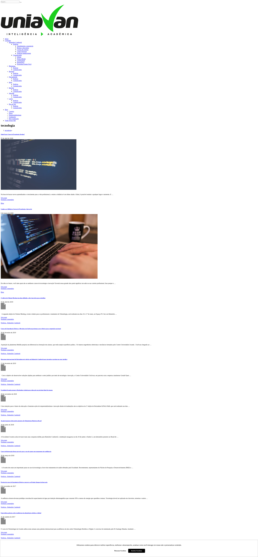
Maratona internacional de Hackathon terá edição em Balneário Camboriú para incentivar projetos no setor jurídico (34, 359)
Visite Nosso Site (10, 120)
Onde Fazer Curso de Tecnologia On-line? (13, 134)
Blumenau (12, 66)
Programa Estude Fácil (24, 64)
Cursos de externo (22, 50)
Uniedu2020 (21, 60)
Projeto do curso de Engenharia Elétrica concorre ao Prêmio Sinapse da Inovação (24, 482)
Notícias (15, 44)
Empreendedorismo (15, 115)
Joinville (11, 93)
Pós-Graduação (14, 119)
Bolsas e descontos (23, 48)
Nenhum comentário (7, 200)
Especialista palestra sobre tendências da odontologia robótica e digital (21, 513)
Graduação (12, 117)
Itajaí (10, 82)
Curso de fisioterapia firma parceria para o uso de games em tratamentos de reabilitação (26, 451)
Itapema (11, 88)
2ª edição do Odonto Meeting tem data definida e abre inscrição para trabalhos (23, 298)
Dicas (10, 113)
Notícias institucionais (24, 53)
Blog (6, 110)
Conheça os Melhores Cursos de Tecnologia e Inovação (16, 209)
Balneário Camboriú (15, 42)
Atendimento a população (25, 46)
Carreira (11, 111)
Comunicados (17, 55)
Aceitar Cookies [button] (136, 551)
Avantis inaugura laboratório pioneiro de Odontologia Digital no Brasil (21, 421)
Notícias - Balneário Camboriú (10, 323)
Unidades (8, 40)
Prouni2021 (20, 62)
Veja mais (4, 198)
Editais (19, 57)
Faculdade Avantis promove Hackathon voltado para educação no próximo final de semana (27, 390)
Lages (11, 99)
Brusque (11, 71)
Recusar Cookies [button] (120, 551)
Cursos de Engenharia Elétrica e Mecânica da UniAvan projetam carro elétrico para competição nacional (31, 328)
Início (6, 39)
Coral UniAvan (22, 51)
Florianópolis (13, 77)
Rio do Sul (12, 104)
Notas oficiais (21, 59)
